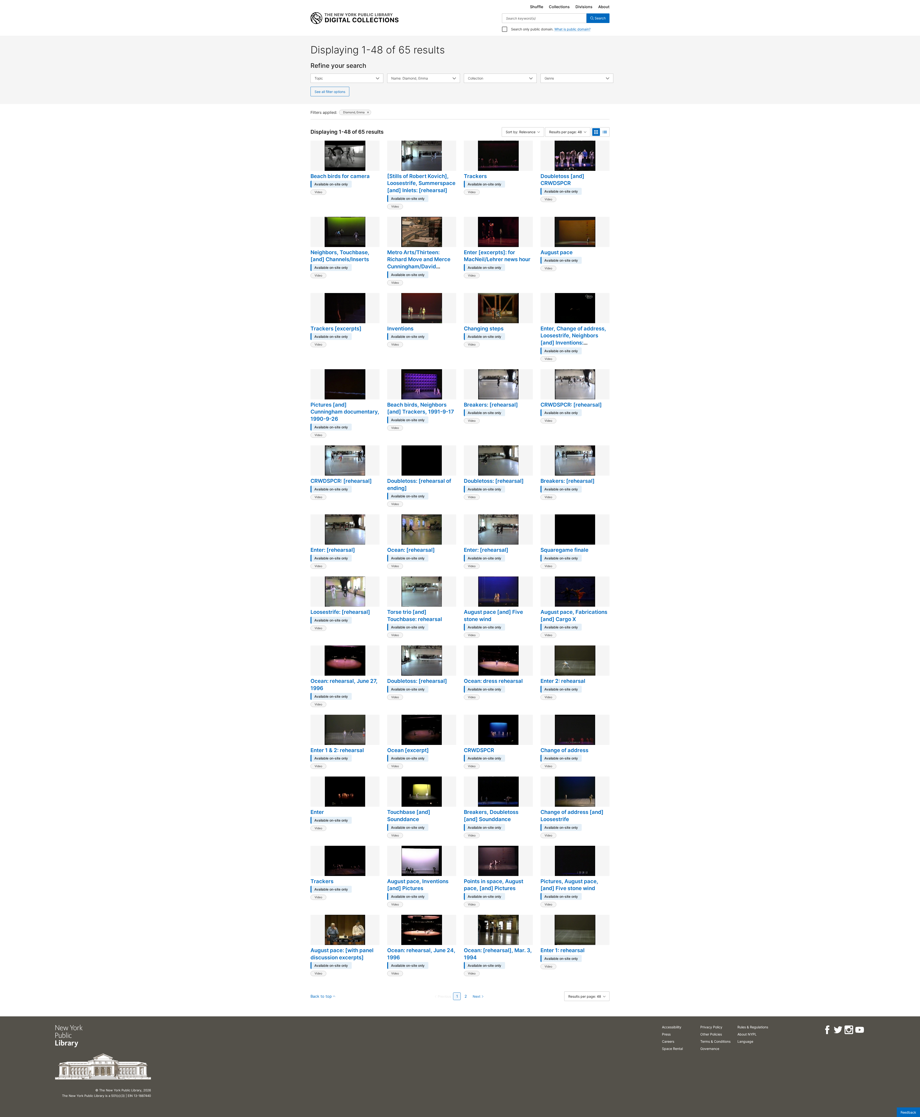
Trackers (475, 176)
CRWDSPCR (479, 750)
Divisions (583, 6)
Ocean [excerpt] (408, 750)
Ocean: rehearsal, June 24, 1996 (421, 954)
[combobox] (544, 18)
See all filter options (330, 92)
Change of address (564, 750)
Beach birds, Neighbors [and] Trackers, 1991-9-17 (420, 408)
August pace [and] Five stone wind (493, 615)
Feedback (908, 1112)
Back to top (321, 996)
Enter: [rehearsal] (332, 550)
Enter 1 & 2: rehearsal (337, 750)
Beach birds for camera (340, 176)
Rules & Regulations (752, 1027)
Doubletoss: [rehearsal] (494, 481)
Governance (709, 1049)
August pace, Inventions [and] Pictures (417, 885)
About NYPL (747, 1034)
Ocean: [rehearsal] (411, 550)
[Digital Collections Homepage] (354, 18)
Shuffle (536, 6)
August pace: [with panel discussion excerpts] (342, 954)
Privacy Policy (711, 1027)
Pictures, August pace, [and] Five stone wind (569, 885)
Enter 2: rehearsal (562, 681)
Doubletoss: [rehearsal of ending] (419, 484)
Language (745, 1041)
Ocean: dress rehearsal (493, 681)
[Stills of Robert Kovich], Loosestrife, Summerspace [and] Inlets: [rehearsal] (421, 183)
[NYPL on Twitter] (838, 1030)
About (604, 6)
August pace (556, 252)
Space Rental (672, 1049)
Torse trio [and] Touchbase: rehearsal (414, 615)
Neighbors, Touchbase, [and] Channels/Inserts (339, 256)
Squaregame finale (564, 550)
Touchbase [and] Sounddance (408, 815)
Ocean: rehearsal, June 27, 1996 (344, 684)
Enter (317, 812)
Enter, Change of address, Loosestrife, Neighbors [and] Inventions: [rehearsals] (573, 339)
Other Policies (711, 1034)
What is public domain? (572, 29)
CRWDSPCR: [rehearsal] (571, 405)
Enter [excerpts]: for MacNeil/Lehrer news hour (497, 256)
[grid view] (596, 132)
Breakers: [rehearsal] (491, 405)
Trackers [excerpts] (336, 328)
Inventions (400, 328)
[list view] (605, 132)
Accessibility (671, 1027)
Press (666, 1034)
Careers (668, 1041)
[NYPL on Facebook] (827, 1030)
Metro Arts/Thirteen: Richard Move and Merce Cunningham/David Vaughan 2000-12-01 (418, 263)
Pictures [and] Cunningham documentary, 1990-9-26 (344, 412)
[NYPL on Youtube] (859, 1030)
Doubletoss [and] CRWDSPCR (562, 179)
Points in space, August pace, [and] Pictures (493, 885)
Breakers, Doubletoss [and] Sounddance (491, 815)
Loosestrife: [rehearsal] (340, 612)
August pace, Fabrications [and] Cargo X (573, 615)
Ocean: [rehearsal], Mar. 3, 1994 (498, 954)
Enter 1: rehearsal (562, 950)
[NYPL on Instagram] (848, 1030)
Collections (559, 6)
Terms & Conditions (715, 1041)
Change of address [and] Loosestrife (572, 815)
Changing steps (484, 328)
